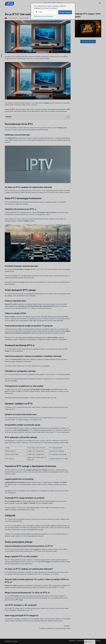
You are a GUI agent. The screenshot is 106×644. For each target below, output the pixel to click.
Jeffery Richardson (13, 18)
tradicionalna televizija (23, 190)
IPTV (18, 56)
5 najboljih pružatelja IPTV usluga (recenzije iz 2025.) (55, 627)
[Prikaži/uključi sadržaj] (67, 117)
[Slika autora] (6, 18)
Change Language (65, 12)
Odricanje (72, 640)
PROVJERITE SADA (88, 41)
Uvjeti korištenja (81, 640)
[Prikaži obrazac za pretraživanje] (99, 3)
